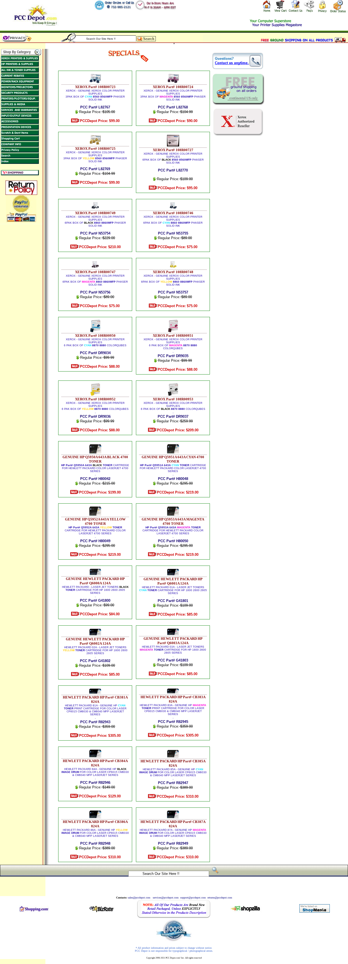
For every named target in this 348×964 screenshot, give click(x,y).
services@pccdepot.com (166, 897)
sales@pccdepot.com (139, 897)
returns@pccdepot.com (219, 897)
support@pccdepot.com (193, 897)
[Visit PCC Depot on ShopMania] (314, 911)
